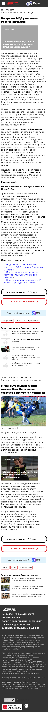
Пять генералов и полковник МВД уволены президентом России (23, 281)
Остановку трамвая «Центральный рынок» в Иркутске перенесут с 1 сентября (28, 587)
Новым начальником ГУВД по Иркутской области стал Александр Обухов (27, 332)
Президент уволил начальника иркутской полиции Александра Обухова (21, 275)
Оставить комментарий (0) (24, 302)
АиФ (17, 428)
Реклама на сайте (24, 614)
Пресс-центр (35, 621)
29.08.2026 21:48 (8, 377)
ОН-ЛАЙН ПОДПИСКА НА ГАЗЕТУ (17, 624)
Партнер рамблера (23, 700)
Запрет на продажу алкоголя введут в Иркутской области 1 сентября (26, 579)
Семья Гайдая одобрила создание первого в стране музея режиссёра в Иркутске (28, 595)
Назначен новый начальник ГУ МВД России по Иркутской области (25, 348)
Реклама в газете (11, 617)
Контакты (7, 614)
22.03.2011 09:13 (7, 10)
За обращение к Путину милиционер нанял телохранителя (26, 364)
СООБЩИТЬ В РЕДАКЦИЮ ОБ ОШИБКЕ (20, 628)
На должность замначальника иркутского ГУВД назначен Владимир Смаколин (23, 267)
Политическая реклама (14, 621)
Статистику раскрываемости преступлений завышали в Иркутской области (26, 357)
